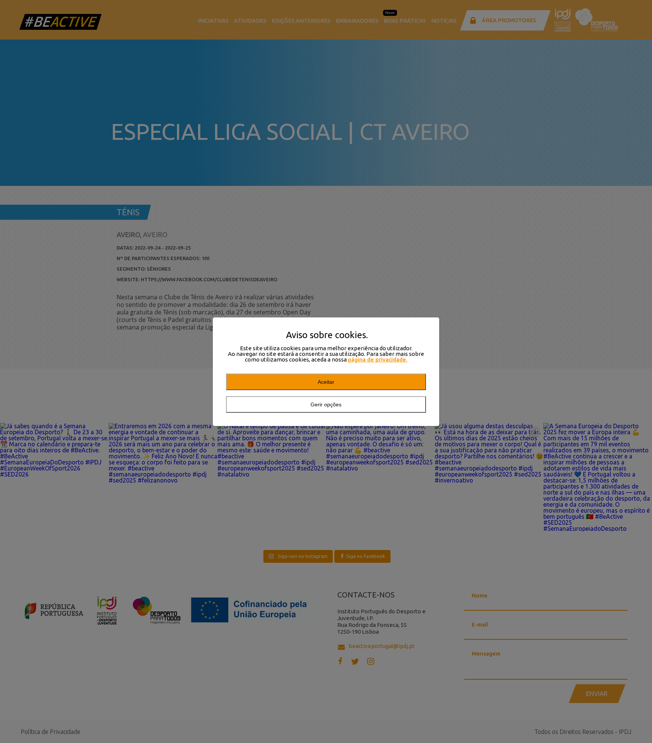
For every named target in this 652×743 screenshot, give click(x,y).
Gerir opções (326, 404)
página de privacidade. (378, 359)
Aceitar (326, 382)
